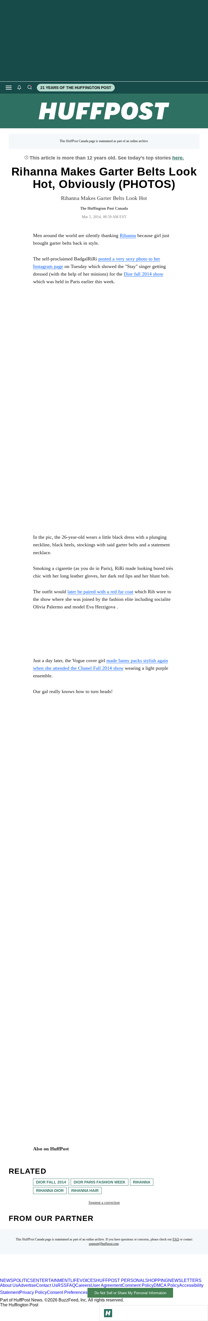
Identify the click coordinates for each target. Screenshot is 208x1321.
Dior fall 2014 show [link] (143, 274)
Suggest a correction (104, 1203)
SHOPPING (156, 1280)
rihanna (141, 1182)
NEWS (6, 1280)
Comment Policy (138, 1285)
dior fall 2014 (51, 1182)
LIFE (75, 1280)
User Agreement (106, 1285)
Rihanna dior (50, 1190)
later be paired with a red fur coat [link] (100, 591)
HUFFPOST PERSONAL (120, 1280)
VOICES (88, 1280)
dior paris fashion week (99, 1182)
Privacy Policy (33, 1292)
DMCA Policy (166, 1285)
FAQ (176, 1239)
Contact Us (46, 1285)
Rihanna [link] (128, 235)
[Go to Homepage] (108, 1313)
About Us (9, 1285)
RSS (62, 1285)
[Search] (29, 87)
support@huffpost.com (104, 1244)
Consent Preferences (67, 1292)
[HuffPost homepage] (69, 1275)
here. (178, 158)
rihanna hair (85, 1190)
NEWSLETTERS (185, 1280)
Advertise (27, 1285)
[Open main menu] (8, 87)
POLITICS (23, 1280)
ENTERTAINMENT (51, 1280)
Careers (83, 1285)
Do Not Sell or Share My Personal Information (130, 1293)
